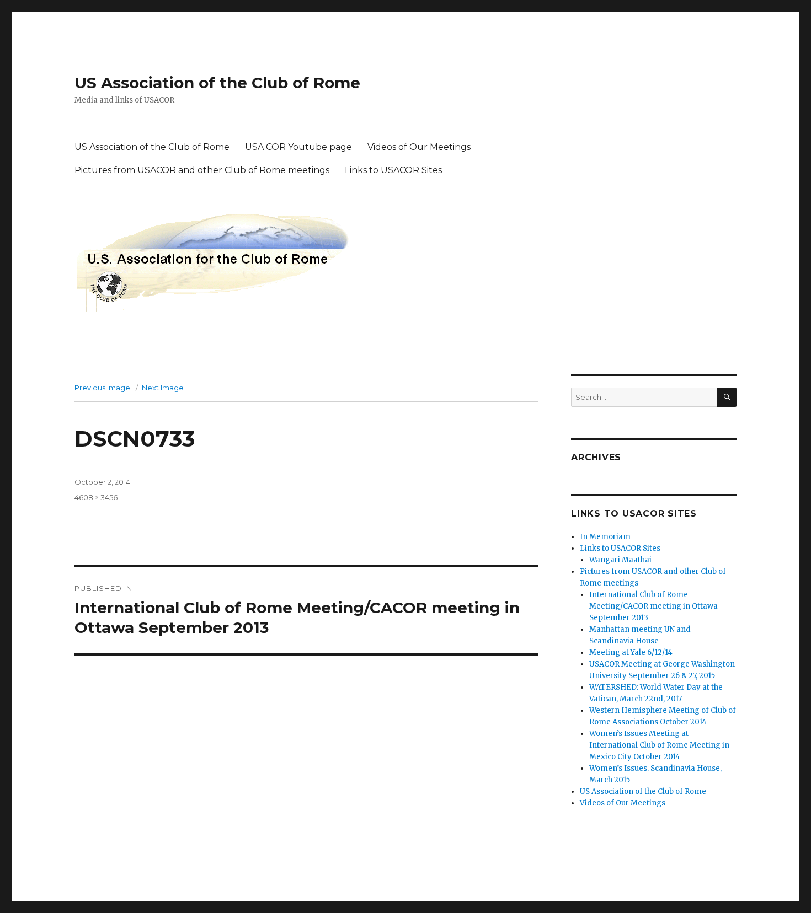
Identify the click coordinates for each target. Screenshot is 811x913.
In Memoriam (605, 536)
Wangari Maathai (620, 560)
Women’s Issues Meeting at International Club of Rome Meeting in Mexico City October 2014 (659, 745)
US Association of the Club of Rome (217, 82)
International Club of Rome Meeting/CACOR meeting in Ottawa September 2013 (653, 606)
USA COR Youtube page (298, 147)
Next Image (163, 387)
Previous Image (102, 387)
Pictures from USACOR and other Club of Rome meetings (201, 170)
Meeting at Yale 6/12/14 (631, 652)
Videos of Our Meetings (419, 147)
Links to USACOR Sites (393, 170)
